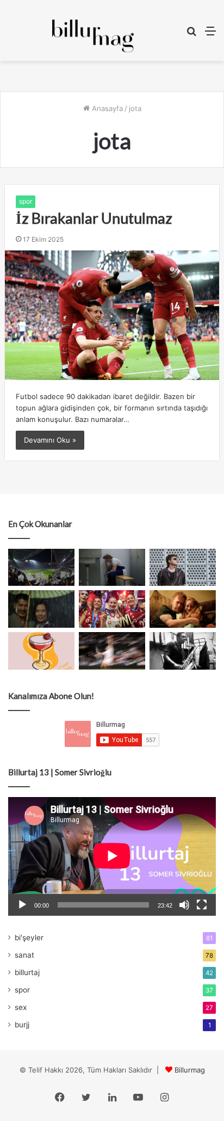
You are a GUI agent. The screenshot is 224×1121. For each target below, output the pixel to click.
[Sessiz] (184, 904)
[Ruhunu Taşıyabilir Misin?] (41, 567)
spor (25, 201)
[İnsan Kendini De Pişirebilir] (112, 567)
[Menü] (210, 34)
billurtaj (27, 972)
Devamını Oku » (50, 440)
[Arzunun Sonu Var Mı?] (41, 609)
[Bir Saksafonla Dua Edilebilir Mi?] (183, 651)
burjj (22, 1024)
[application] (112, 856)
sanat (24, 955)
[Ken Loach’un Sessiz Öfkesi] (183, 609)
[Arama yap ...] (191, 34)
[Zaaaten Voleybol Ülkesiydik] (112, 609)
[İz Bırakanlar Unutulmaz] (112, 314)
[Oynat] (22, 904)
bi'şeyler (29, 937)
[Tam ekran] (201, 904)
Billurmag (190, 1069)
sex (21, 1007)
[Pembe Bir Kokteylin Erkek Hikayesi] (41, 651)
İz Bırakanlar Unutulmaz (94, 218)
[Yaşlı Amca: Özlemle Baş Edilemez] (183, 567)
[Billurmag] (93, 36)
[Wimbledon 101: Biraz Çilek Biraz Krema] (112, 651)
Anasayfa (106, 108)
